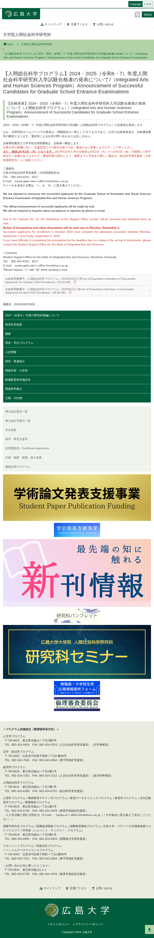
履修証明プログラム (17, 466)
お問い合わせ (104, 888)
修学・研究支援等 (16, 439)
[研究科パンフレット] (77, 615)
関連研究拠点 (13, 388)
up (149, 930)
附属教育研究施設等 (17, 379)
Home (10, 44)
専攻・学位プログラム (19, 342)
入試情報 (10, 352)
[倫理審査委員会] (77, 703)
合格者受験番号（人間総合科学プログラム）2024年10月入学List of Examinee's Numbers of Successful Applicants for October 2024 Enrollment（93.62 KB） (70, 280)
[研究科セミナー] (77, 651)
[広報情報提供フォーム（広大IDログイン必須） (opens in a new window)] (77, 687)
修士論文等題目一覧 (17, 420)
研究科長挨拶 (13, 324)
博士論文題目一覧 (16, 411)
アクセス (79, 24)
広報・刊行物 (13, 398)
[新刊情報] (77, 572)
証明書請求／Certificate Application (27, 448)
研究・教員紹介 (15, 361)
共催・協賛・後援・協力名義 (23, 457)
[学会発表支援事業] (77, 529)
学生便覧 (10, 430)
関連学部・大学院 (16, 370)
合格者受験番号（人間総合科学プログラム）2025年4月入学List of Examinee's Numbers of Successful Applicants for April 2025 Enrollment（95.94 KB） (69, 291)
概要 (8, 333)
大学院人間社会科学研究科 (27, 34)
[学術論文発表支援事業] (77, 497)
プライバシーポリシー (89, 924)
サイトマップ (53, 24)
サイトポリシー (60, 924)
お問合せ (105, 24)
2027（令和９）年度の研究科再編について (32, 315)
